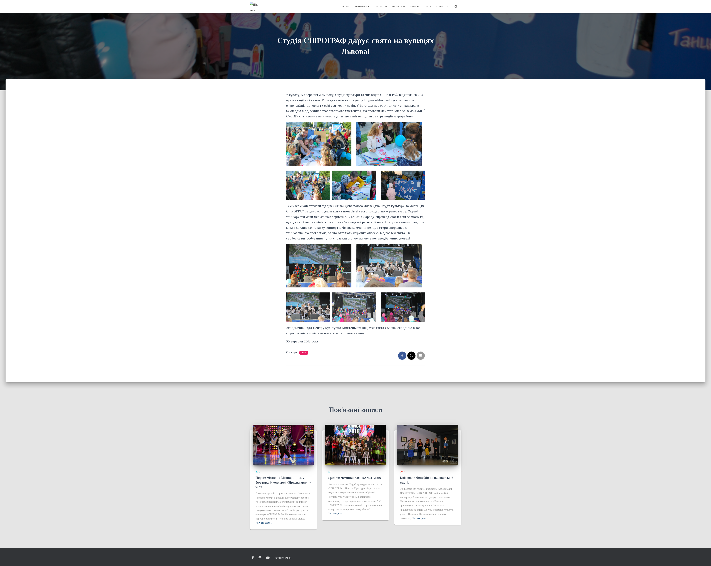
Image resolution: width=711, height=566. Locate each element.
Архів (413, 6)
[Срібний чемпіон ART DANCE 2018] (355, 444)
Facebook (253, 558)
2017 (304, 353)
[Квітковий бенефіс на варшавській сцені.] (427, 444)
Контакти (442, 6)
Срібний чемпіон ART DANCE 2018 (354, 478)
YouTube (268, 558)
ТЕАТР (427, 6)
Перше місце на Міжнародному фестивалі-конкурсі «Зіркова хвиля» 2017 (283, 482)
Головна (345, 6)
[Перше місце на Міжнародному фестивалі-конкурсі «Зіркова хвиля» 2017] (283, 444)
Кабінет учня (283, 558)
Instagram (260, 558)
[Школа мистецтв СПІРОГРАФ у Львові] (254, 6)
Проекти (397, 6)
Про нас (380, 6)
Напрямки (361, 6)
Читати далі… (264, 522)
